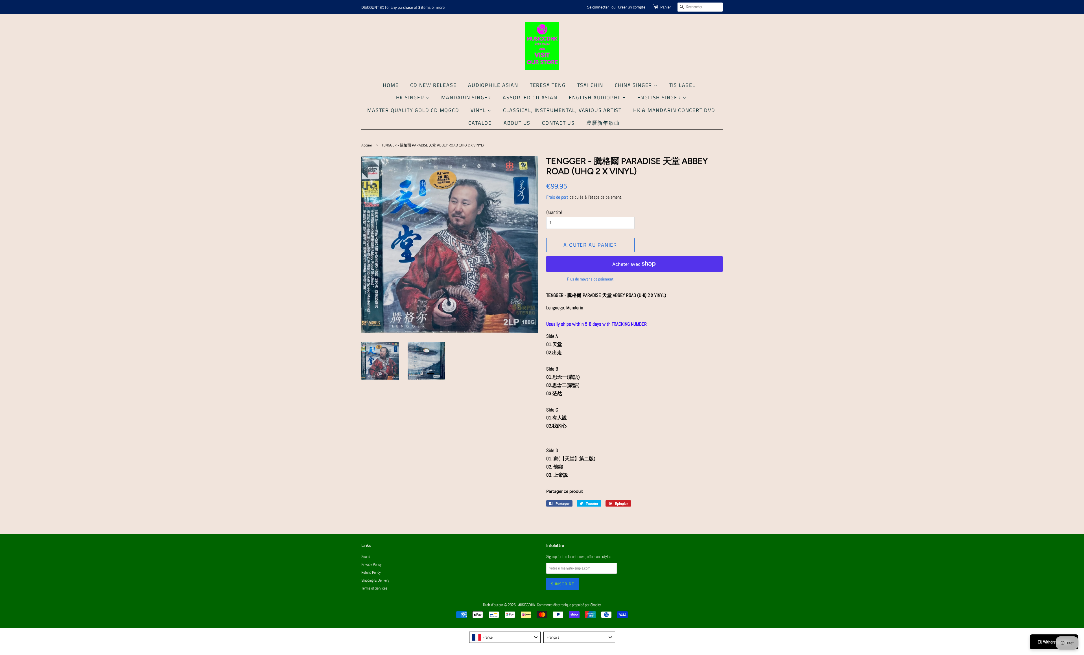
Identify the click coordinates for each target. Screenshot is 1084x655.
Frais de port (557, 197)
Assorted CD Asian (530, 97)
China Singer (634, 85)
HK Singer (411, 97)
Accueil (367, 145)
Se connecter (598, 7)
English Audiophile (597, 97)
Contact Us (558, 123)
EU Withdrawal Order (1054, 642)
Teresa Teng (548, 85)
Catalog (480, 123)
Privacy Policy (371, 564)
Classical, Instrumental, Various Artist (562, 110)
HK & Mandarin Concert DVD (674, 110)
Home (391, 85)
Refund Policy (371, 572)
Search (366, 556)
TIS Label (682, 85)
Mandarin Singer (466, 97)
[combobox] (505, 637)
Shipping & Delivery (375, 580)
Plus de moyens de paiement (590, 279)
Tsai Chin (590, 85)
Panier (665, 7)
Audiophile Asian (493, 85)
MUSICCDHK (526, 604)
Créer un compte (631, 7)
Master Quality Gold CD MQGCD (413, 110)
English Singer (660, 97)
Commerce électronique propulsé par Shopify (569, 604)
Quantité (554, 212)
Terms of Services (374, 588)
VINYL (479, 110)
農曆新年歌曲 (603, 123)
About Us (517, 123)
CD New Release (433, 85)
